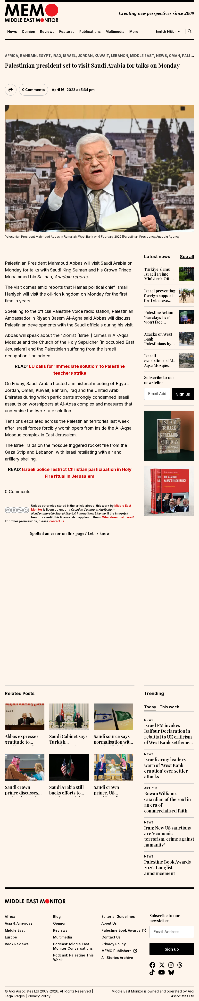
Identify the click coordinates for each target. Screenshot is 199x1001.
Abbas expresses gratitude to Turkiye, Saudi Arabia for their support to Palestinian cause (22, 740)
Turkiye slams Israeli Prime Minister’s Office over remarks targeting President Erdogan (159, 274)
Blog (57, 916)
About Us (109, 923)
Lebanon (119, 56)
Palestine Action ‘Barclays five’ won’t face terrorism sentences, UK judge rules (158, 317)
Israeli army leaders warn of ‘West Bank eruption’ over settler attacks (166, 768)
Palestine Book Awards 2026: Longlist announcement (167, 867)
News (12, 32)
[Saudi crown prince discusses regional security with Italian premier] (24, 767)
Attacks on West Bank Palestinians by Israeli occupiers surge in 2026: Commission (159, 339)
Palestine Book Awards (121, 930)
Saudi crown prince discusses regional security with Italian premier (22, 791)
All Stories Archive (117, 958)
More (133, 32)
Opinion (28, 32)
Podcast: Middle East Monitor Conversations (73, 946)
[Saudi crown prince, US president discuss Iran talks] (113, 767)
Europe (11, 937)
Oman (174, 56)
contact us (56, 521)
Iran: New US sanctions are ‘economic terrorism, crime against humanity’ (169, 836)
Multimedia (115, 32)
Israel (69, 56)
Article (150, 788)
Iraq (57, 56)
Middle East (142, 56)
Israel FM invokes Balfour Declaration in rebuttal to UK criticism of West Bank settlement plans (169, 734)
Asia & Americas (19, 923)
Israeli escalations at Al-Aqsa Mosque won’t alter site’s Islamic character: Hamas (159, 360)
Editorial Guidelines (118, 916)
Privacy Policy (113, 944)
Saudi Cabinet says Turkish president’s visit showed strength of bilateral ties (68, 740)
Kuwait (102, 56)
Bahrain (28, 56)
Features (67, 32)
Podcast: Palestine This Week (73, 957)
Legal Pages (15, 996)
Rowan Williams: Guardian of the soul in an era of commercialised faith (167, 802)
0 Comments (33, 90)
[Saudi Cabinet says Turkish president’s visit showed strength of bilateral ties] (69, 716)
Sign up (183, 394)
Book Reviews (17, 944)
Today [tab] (150, 706)
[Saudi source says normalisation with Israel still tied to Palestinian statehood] (113, 716)
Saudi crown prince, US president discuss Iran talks (111, 791)
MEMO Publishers (116, 951)
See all (187, 256)
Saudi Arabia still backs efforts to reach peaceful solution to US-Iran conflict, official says (68, 791)
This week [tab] (169, 706)
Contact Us (111, 937)
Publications (90, 32)
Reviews (47, 32)
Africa (11, 56)
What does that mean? (118, 517)
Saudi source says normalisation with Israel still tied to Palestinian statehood (113, 740)
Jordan (85, 56)
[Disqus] (69, 604)
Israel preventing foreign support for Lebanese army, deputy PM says (159, 296)
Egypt (45, 56)
